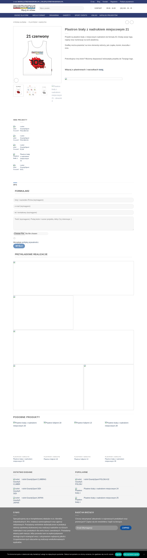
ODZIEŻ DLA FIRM (21, 15)
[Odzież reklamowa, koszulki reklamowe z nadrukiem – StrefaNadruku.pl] (24, 8)
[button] (16, 80)
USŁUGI (94, 15)
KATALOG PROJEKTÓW (108, 15)
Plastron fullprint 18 (51, 459)
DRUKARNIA (54, 15)
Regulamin (113, 2)
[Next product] (127, 22)
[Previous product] (131, 22)
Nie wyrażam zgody (131, 554)
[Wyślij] (82, 8)
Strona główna (19, 22)
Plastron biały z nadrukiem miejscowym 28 (114, 460)
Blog (98, 2)
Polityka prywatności (127, 2)
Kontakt (105, 2)
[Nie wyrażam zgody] (144, 555)
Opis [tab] (15, 185)
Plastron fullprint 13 (81, 459)
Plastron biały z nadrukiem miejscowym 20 (22, 460)
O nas (93, 2)
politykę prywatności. (30, 242)
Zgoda (118, 554)
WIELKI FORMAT (39, 15)
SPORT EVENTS (81, 15)
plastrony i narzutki (38, 22)
